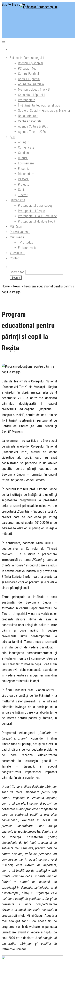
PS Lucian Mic (27, 68)
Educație (24, 169)
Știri (12, 137)
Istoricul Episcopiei (30, 63)
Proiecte (23, 184)
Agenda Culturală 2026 (33, 126)
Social (22, 190)
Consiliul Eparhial (29, 79)
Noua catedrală (28, 116)
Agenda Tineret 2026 (32, 132)
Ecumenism (26, 163)
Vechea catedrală (29, 121)
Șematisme (17, 200)
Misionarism (26, 174)
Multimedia (17, 237)
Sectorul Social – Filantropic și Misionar (44, 111)
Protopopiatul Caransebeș (35, 205)
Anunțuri (23, 142)
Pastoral (23, 179)
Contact (15, 258)
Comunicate (26, 147)
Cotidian (23, 153)
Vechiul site (17, 253)
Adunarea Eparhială (31, 84)
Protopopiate (26, 100)
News (17, 286)
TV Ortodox (25, 242)
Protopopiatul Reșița (31, 211)
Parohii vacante (20, 232)
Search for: (17, 272)
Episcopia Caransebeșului (27, 58)
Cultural (23, 158)
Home (6, 286)
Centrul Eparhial (28, 74)
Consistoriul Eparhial (31, 95)
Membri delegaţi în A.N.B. (34, 89)
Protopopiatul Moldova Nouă (36, 221)
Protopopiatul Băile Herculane (37, 216)
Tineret (23, 195)
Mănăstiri (16, 227)
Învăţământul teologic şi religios (39, 105)
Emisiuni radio (27, 248)
